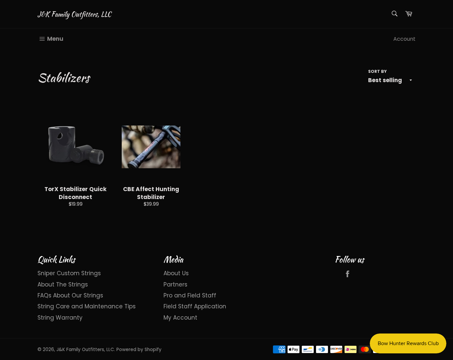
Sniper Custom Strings (69, 273)
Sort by (377, 71)
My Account (180, 318)
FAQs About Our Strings (70, 295)
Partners (175, 284)
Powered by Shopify (139, 349)
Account (404, 39)
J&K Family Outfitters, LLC (74, 14)
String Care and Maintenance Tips (86, 306)
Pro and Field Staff (189, 295)
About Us (176, 273)
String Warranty (60, 318)
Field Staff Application (194, 306)
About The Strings (62, 284)
